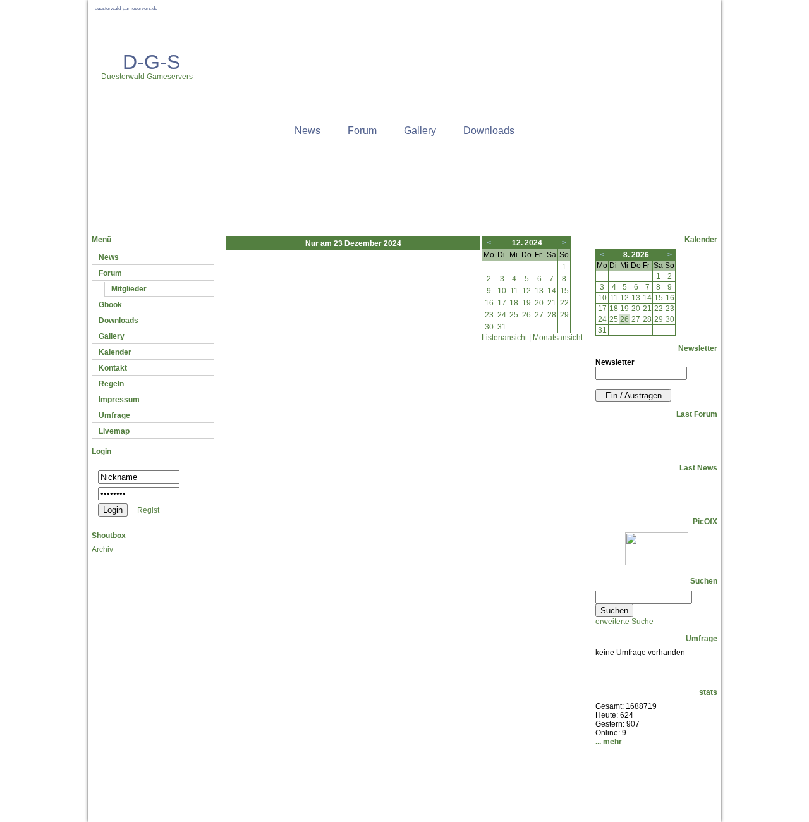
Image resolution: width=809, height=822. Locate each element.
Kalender (115, 352)
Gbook (110, 304)
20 (539, 302)
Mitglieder (129, 289)
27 (539, 314)
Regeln (111, 383)
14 (551, 290)
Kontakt (113, 368)
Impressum (119, 399)
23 (489, 314)
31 (501, 326)
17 (501, 302)
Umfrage (114, 415)
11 (514, 290)
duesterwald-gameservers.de (126, 8)
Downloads (488, 130)
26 (526, 314)
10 (501, 290)
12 (526, 290)
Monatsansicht (558, 337)
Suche (410, 775)
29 (564, 314)
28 (551, 314)
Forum (362, 130)
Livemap (114, 431)
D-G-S (151, 62)
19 (526, 302)
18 (513, 302)
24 (501, 314)
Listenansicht (504, 337)
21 (551, 302)
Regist (148, 510)
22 (564, 302)
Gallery (420, 130)
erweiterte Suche (624, 621)
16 (489, 302)
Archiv (102, 549)
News (307, 130)
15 (564, 290)
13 (539, 290)
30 (489, 326)
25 (513, 314)
